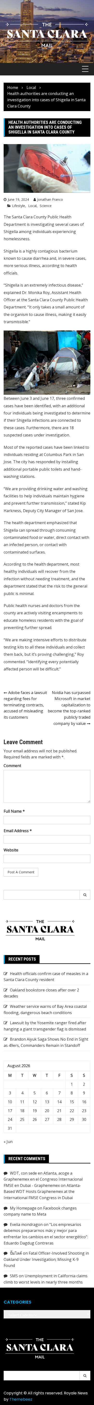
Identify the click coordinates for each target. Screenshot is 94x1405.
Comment (12, 765)
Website (11, 850)
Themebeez (20, 1399)
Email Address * (18, 830)
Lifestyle (18, 205)
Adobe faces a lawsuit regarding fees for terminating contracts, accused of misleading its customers (25, 705)
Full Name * (14, 811)
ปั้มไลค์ (16, 1253)
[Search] (85, 895)
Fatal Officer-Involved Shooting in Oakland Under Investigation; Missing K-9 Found (46, 1259)
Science (46, 205)
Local (32, 205)
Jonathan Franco (50, 199)
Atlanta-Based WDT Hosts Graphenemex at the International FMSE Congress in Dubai (42, 1191)
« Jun (8, 1141)
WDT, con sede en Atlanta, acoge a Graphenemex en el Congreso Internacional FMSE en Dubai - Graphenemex (43, 1179)
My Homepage (23, 1208)
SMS (14, 1275)
